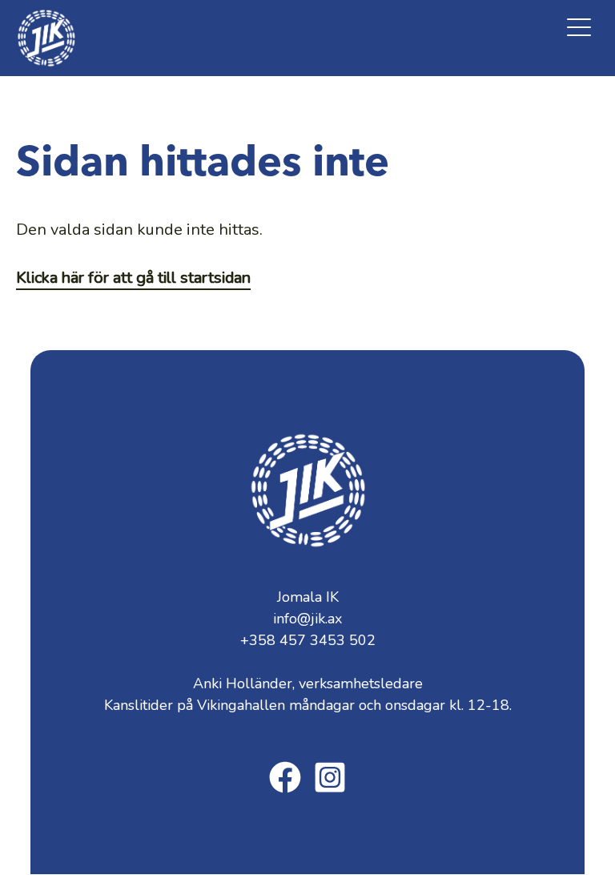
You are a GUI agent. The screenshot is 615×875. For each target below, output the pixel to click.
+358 (308, 640)
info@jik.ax (307, 618)
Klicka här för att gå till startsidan (133, 277)
